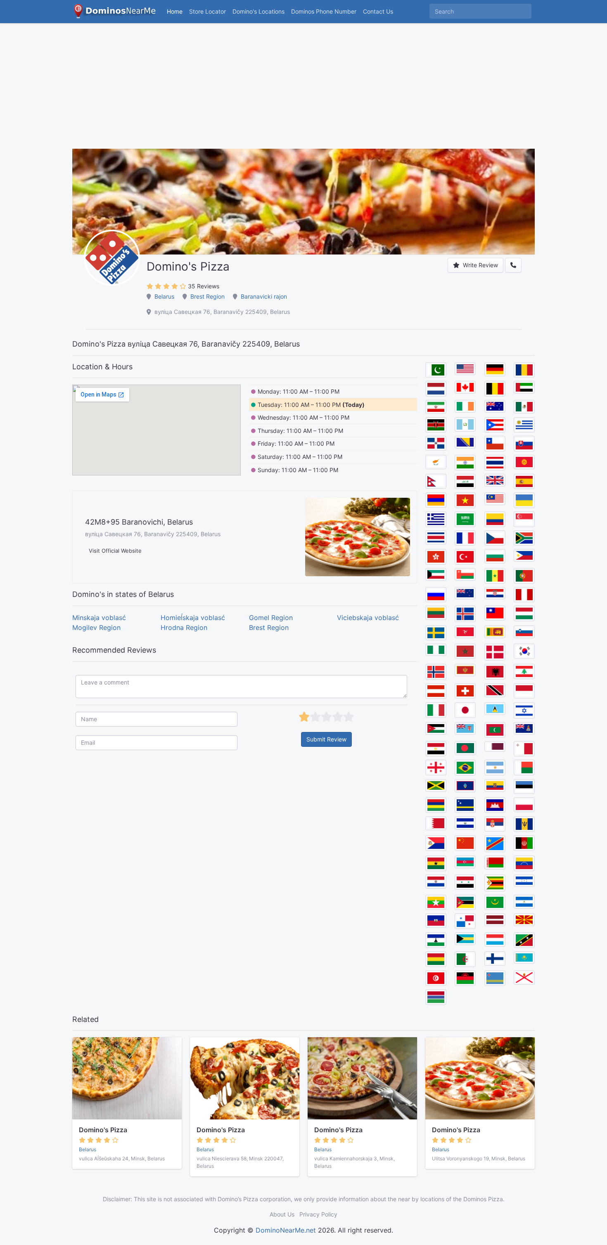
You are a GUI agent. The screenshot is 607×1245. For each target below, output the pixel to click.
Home (175, 11)
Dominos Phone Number (323, 11)
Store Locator (207, 11)
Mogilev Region (96, 627)
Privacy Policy (318, 1214)
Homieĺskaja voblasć (193, 617)
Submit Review (326, 739)
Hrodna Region (184, 627)
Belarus (164, 296)
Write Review (479, 264)
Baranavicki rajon (264, 296)
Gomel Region (271, 617)
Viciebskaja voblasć (368, 617)
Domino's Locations (260, 11)
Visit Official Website (115, 550)
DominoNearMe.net (286, 1230)
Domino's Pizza (103, 1130)
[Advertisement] (303, 91)
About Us (282, 1214)
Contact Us (378, 11)
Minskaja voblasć (99, 617)
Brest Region (207, 296)
